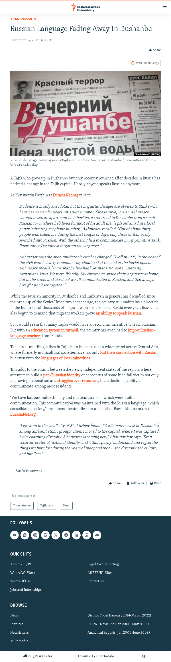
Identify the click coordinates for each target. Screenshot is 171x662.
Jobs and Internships (26, 590)
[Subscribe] (97, 535)
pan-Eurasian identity (61, 375)
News (14, 615)
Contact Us (96, 581)
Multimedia (19, 641)
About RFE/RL (21, 564)
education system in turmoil (54, 331)
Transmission (23, 19)
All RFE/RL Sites (100, 573)
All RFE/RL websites (37, 656)
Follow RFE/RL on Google (96, 656)
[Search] (144, 656)
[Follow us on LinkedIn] (76, 535)
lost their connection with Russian (128, 353)
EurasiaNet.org (65, 196)
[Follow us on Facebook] (66, 535)
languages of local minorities (65, 358)
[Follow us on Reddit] (24, 535)
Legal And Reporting (103, 564)
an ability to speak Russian (118, 314)
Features (16, 624)
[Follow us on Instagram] (35, 535)
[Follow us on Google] (45, 535)
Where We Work (22, 573)
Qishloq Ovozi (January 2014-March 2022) (119, 615)
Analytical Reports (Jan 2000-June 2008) (119, 632)
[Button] (155, 50)
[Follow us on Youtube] (14, 535)
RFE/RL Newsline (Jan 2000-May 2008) (118, 624)
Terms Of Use (20, 581)
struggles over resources (77, 381)
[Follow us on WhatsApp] (86, 535)
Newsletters (19, 632)
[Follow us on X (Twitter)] (55, 535)
